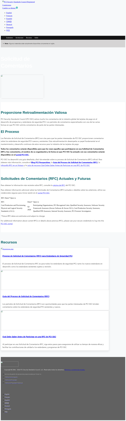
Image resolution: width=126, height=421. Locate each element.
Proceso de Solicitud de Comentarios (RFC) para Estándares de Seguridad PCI (37, 256)
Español (9, 19)
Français (9, 16)
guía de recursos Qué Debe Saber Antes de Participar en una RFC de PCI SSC (58, 165)
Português (9, 27)
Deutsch (9, 24)
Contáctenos (6, 5)
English (9, 13)
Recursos (29, 38)
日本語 (9, 22)
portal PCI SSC (44, 193)
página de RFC (59, 185)
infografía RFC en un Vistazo (12, 165)
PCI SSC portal (7, 224)
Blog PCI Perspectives (40, 162)
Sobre (36, 38)
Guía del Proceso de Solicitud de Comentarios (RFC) (75, 162)
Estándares (9, 38)
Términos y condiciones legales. (75, 370)
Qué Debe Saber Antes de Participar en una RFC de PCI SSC (29, 337)
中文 (8, 30)
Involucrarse (19, 38)
